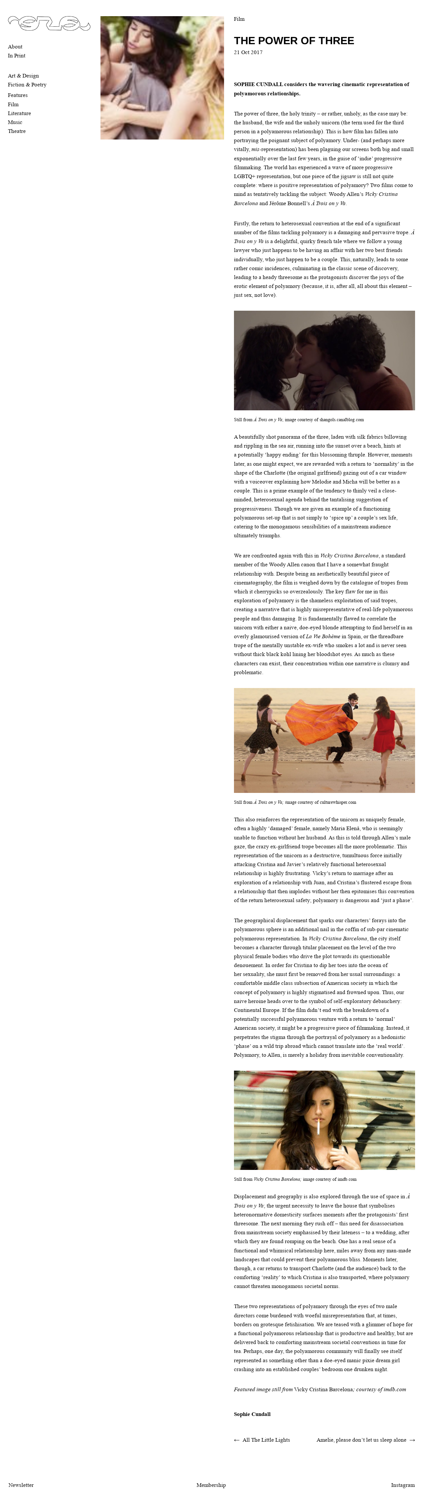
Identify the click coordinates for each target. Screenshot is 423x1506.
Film (13, 104)
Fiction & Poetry (27, 84)
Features (18, 95)
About (15, 47)
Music (15, 122)
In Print (16, 55)
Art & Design (23, 76)
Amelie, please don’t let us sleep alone (361, 1440)
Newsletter (21, 1485)
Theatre (17, 131)
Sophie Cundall (252, 1414)
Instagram (403, 1485)
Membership (211, 1485)
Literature (19, 113)
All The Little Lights (266, 1440)
